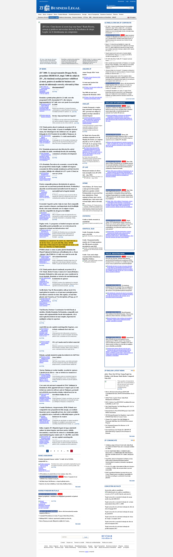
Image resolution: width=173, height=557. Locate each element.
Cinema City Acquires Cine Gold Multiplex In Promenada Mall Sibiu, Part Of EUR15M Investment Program (119, 421)
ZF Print (85, 17)
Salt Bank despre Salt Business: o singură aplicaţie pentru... (54, 481)
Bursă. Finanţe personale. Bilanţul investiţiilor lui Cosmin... (54, 521)
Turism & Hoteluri (77, 17)
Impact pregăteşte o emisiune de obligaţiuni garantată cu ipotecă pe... (58, 497)
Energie (84, 14)
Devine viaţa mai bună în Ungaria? (64, 116)
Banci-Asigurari (45, 455)
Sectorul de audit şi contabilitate (114, 490)
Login (127, 1)
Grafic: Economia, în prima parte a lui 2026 (90, 233)
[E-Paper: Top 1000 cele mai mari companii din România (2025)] (92, 98)
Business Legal (53, 17)
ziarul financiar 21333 (44, 8)
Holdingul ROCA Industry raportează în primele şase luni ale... (55, 518)
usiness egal (65, 8)
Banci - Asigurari (47, 14)
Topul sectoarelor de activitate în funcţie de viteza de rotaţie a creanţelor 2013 (119, 517)
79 (67, 451)
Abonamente (121, 1)
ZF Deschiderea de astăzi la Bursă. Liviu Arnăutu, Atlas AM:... (55, 474)
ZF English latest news (114, 370)
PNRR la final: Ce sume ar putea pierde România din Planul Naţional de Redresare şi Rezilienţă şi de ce (92, 61)
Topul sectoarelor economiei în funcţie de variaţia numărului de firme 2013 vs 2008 (119, 503)
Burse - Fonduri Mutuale (60, 14)
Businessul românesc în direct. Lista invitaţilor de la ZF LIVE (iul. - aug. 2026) (91, 173)
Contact (63, 542)
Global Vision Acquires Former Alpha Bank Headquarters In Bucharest (117, 398)
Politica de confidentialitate (93, 542)
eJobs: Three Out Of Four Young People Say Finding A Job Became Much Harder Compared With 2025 (119, 376)
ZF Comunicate (111, 440)
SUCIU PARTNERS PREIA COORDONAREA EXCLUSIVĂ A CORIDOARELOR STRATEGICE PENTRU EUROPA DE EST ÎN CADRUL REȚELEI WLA (119, 453)
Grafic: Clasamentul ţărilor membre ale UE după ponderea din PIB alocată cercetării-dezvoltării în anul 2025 (91, 243)
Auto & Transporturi (93, 14)
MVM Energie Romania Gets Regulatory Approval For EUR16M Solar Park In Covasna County (120, 416)
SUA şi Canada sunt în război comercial (65, 342)
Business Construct (106, 14)
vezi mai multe (131, 98)
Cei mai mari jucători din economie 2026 (90, 83)
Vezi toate (77, 486)
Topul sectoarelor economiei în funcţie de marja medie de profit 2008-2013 (118, 498)
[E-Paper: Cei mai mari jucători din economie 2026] (92, 88)
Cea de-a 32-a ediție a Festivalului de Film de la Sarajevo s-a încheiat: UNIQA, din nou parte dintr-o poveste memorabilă (120, 468)
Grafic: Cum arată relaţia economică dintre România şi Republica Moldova (91, 257)
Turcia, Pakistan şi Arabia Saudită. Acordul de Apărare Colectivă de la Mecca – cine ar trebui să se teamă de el (58, 371)
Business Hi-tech (43, 17)
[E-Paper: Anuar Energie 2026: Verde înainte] (92, 78)
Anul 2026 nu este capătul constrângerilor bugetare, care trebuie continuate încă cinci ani (58, 328)
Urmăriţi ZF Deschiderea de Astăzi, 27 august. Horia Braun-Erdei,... (56, 516)
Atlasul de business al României (102, 17)
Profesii (121, 14)
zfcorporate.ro (111, 5)
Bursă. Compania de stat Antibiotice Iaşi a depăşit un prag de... (58, 477)
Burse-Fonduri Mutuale (48, 491)
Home (40, 14)
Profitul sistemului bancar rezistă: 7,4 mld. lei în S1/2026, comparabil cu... (55, 460)
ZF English (132, 17)
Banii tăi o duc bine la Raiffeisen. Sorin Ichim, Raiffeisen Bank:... (56, 484)
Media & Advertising (65, 17)
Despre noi (70, 542)
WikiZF (114, 17)
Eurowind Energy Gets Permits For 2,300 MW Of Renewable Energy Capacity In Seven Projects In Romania (118, 431)
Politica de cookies (107, 542)
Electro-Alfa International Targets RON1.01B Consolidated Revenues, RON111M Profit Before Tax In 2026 (120, 393)
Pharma (115, 14)
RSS (132, 370)
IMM (90, 17)
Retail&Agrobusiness (75, 14)
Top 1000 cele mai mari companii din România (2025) (91, 93)
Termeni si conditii (79, 542)
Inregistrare (133, 1)
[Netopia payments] (107, 538)
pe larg (55, 91)
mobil (86, 551)
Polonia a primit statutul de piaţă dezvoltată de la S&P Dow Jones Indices (59, 356)
